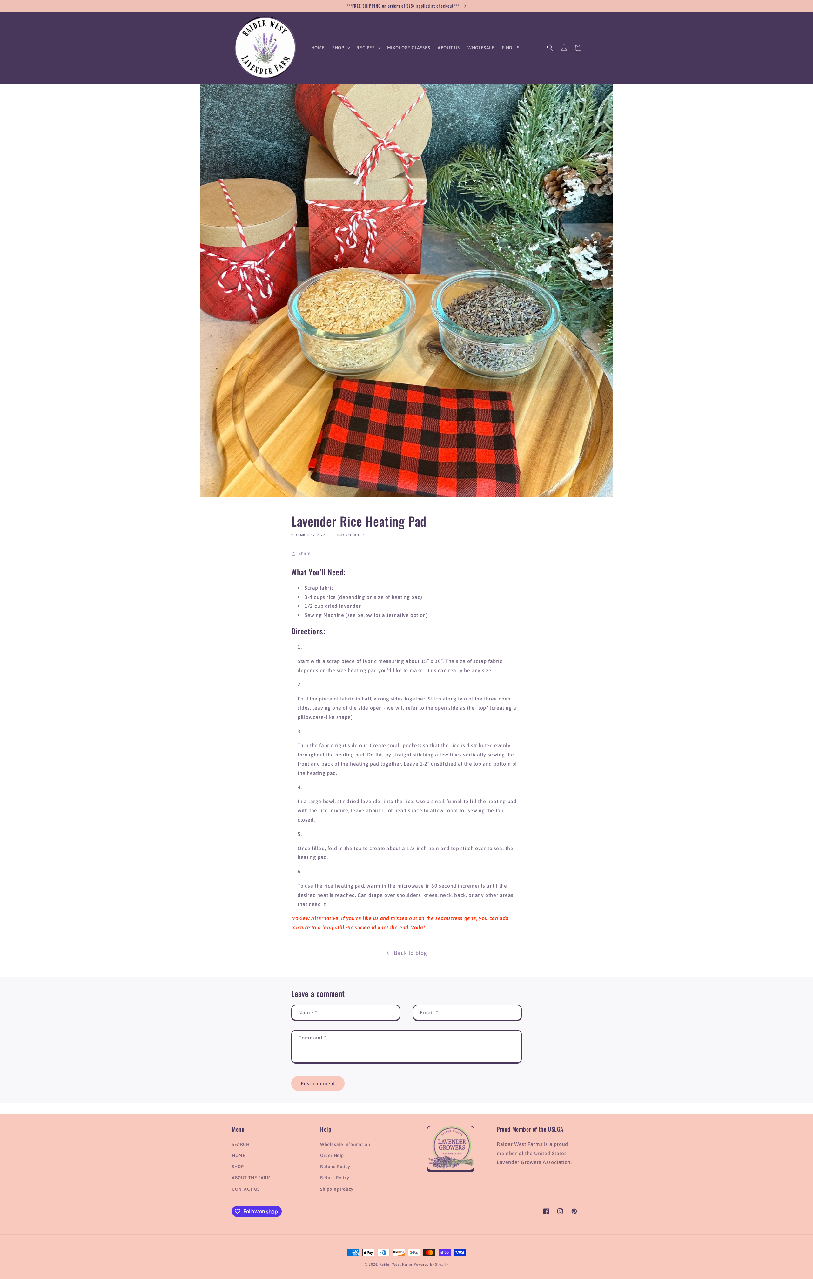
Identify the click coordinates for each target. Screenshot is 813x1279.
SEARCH (241, 1144)
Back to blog (410, 953)
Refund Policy (335, 1166)
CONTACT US (246, 1189)
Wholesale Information (345, 1144)
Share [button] (305, 553)
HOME (238, 1155)
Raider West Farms (396, 1264)
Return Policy (334, 1177)
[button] (340, 47)
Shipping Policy (336, 1189)
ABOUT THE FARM (251, 1177)
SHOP (238, 1166)
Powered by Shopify (431, 1264)
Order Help (332, 1155)
